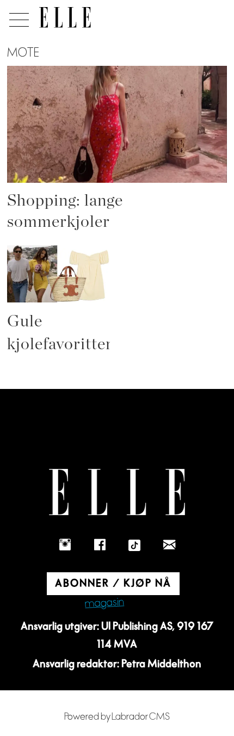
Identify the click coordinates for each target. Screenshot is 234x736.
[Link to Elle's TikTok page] (134, 545)
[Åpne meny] (17, 17)
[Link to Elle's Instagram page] (65, 545)
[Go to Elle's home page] (117, 492)
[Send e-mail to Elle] (169, 545)
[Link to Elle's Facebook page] (100, 545)
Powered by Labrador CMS (117, 716)
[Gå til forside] (65, 17)
